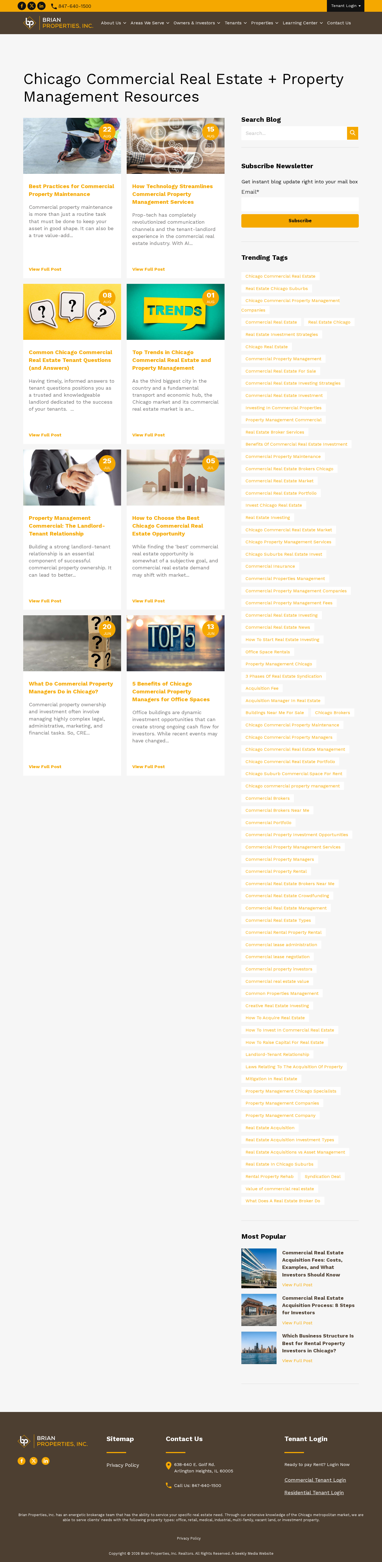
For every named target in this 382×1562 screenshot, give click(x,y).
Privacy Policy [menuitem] (123, 1465)
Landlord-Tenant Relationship (277, 1054)
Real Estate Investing (268, 517)
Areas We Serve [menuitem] (147, 22)
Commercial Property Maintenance (283, 456)
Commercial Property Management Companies (296, 590)
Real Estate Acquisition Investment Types (290, 1139)
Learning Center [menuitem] (300, 22)
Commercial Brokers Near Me (277, 810)
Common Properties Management (282, 993)
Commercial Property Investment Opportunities (297, 834)
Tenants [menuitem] (233, 22)
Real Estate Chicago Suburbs (277, 288)
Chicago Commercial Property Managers (289, 737)
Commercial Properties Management (285, 578)
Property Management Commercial (284, 419)
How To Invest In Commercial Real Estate (290, 1030)
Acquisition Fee (262, 688)
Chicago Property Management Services (288, 541)
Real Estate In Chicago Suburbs (279, 1164)
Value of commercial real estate (280, 1188)
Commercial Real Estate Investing (282, 615)
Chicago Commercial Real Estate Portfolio (290, 761)
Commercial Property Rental (276, 871)
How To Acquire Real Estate (275, 1017)
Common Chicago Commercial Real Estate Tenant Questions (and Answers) (70, 360)
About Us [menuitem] (111, 22)
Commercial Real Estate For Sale (281, 371)
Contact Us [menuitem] (339, 22)
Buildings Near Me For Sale (275, 712)
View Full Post (45, 269)
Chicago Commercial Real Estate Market (289, 529)
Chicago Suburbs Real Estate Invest (284, 554)
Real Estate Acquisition (270, 1127)
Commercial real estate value (277, 981)
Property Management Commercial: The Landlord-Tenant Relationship (67, 526)
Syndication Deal (323, 1176)
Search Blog (261, 119)
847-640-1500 (74, 6)
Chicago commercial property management (293, 786)
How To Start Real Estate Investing (282, 639)
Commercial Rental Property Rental (284, 932)
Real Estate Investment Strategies (282, 334)
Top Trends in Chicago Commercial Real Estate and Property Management (171, 360)
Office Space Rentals (268, 651)
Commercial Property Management (283, 358)
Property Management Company (280, 1115)
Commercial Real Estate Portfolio (281, 493)
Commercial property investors (279, 969)
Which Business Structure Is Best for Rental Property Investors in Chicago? (318, 1343)
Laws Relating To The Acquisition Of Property (294, 1066)
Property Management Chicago (279, 664)
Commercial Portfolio (268, 822)
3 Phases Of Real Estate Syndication (284, 676)
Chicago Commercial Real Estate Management (295, 749)
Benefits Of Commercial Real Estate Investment (296, 444)
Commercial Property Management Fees (289, 602)
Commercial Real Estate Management (286, 908)
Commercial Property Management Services (293, 847)
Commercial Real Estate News (278, 627)
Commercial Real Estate (271, 322)
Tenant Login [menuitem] (344, 5)
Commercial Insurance (270, 566)
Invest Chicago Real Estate (274, 505)
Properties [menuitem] (262, 22)
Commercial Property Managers (280, 859)
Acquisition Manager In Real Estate (283, 700)
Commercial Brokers (268, 798)
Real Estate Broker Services (275, 432)
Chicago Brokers (332, 712)
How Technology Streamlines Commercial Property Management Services (172, 194)
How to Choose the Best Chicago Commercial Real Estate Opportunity (167, 526)
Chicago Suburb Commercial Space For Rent (294, 773)
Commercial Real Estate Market (279, 480)
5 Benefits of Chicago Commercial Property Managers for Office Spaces (171, 691)
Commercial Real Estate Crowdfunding (287, 895)
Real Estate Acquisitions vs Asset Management (295, 1152)
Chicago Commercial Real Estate (280, 276)
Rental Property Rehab (270, 1176)
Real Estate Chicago (329, 322)
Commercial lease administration (281, 944)
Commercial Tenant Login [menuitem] (315, 1480)
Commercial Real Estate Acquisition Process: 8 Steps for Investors (318, 1305)
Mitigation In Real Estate (271, 1078)
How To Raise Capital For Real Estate (285, 1042)
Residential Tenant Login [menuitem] (314, 1492)
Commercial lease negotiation (278, 956)
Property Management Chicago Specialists (291, 1091)
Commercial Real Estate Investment (284, 395)
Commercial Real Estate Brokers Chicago (289, 468)
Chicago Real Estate (267, 346)
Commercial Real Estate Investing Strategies (293, 383)
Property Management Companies (282, 1103)
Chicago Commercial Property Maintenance (292, 725)
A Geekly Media (245, 1553)
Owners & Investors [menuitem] (194, 22)
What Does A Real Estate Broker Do (283, 1200)
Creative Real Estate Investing (277, 1005)
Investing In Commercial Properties (284, 407)
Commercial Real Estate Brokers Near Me (290, 883)
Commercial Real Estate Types (278, 920)
